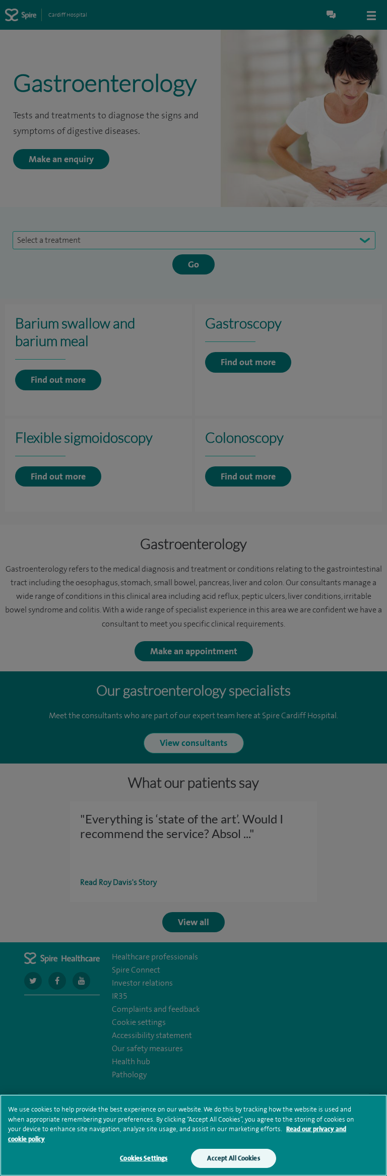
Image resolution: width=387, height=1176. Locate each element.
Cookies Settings (143, 1158)
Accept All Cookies (233, 1158)
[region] (193, 1135)
